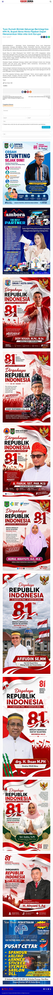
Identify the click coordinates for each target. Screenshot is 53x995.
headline (5, 85)
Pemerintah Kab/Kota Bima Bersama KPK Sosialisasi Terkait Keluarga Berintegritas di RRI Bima (13, 97)
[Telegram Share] (46, 37)
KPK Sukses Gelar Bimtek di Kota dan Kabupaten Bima (39, 97)
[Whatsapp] (49, 37)
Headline (4, 37)
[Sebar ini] (42, 37)
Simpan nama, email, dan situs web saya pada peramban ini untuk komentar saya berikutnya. (24, 124)
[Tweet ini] (44, 37)
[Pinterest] (28, 92)
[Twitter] (25, 92)
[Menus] (3, 1)
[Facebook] (22, 92)
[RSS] (30, 92)
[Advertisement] (26, 14)
